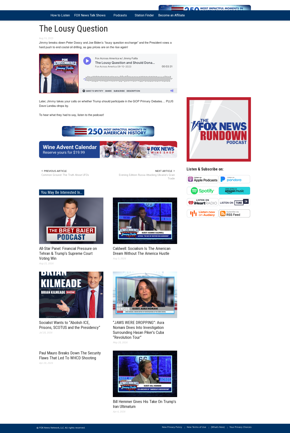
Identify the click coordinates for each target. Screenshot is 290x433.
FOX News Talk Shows (89, 17)
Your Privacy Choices (240, 426)
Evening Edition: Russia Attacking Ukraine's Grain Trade (147, 176)
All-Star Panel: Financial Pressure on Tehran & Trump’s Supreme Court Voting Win (68, 253)
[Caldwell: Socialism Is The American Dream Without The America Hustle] (145, 220)
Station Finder (144, 15)
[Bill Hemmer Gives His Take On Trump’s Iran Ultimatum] (145, 373)
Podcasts (119, 17)
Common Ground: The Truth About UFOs (65, 175)
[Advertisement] (219, 60)
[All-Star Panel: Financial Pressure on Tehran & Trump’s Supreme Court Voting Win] (71, 220)
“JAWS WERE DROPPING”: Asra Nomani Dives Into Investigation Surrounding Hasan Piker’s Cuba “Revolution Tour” (138, 330)
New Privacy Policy (172, 426)
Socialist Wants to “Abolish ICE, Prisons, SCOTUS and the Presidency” (69, 325)
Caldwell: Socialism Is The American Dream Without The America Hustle (141, 251)
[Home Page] (43, 15)
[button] (247, 15)
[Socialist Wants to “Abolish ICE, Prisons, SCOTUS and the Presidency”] (71, 294)
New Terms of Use (196, 426)
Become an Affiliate (171, 15)
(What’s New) (218, 426)
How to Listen (60, 15)
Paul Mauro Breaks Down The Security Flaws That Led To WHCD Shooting (70, 355)
